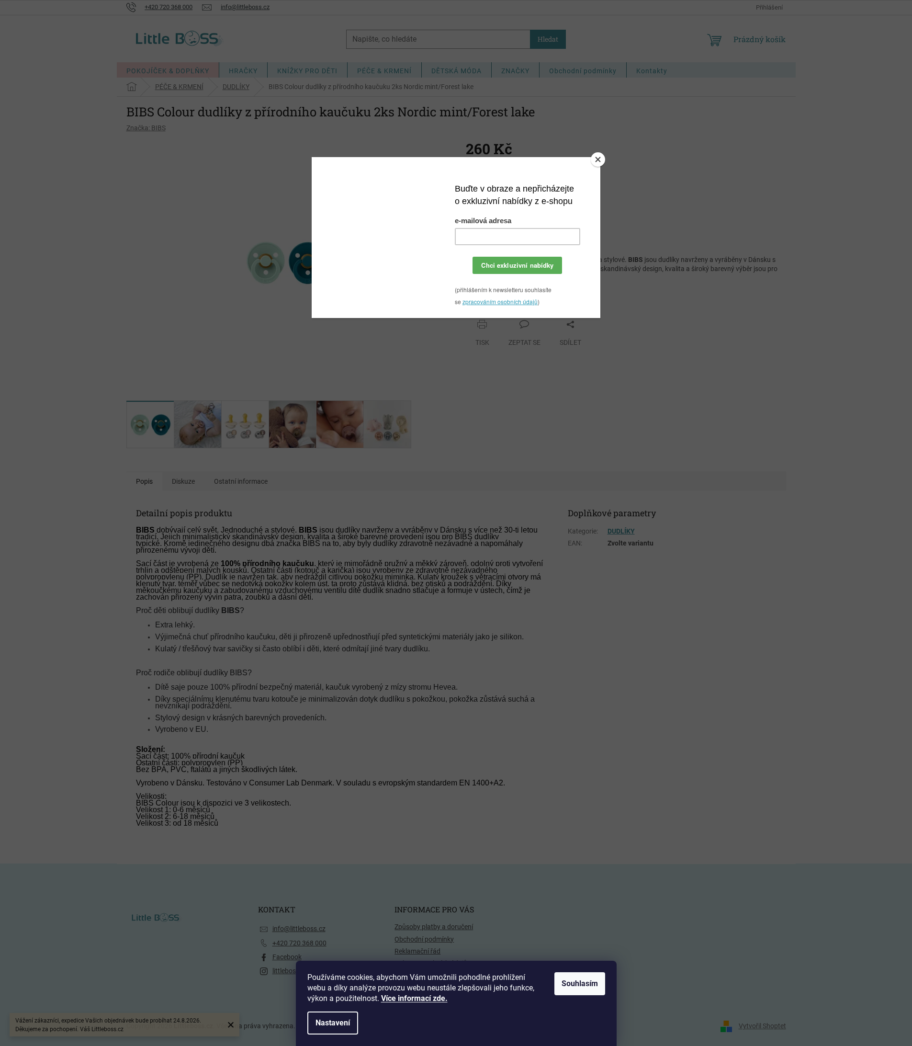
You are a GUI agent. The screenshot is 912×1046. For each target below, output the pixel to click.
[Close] (598, 159)
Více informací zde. (414, 998)
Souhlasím (580, 983)
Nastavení (332, 1022)
